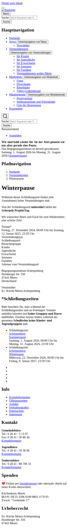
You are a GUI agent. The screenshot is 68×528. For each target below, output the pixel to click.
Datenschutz (16, 410)
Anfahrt (13, 404)
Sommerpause (17, 155)
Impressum (15, 414)
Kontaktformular (11, 440)
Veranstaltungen (18, 175)
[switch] (3, 7)
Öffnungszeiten (18, 400)
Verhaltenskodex (19, 407)
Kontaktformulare (19, 397)
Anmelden (15, 135)
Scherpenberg (17, 333)
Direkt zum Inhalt (12, 3)
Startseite (14, 171)
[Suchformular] (5, 116)
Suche (5, 17)
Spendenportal (28, 483)
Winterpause (16, 354)
